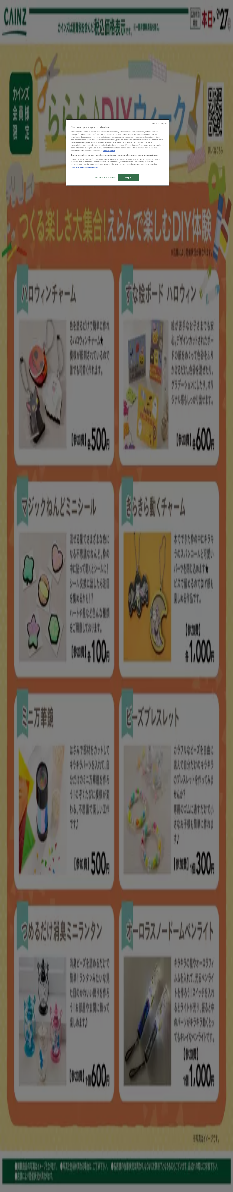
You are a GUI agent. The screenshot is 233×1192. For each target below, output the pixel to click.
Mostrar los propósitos (105, 177)
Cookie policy (109, 150)
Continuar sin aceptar (158, 123)
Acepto (128, 177)
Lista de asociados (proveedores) (85, 167)
